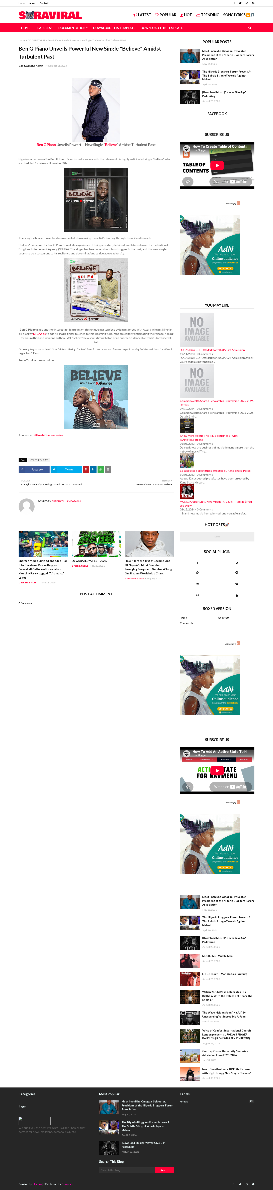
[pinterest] (252, 3)
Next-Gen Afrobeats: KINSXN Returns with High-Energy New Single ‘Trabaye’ (226, 1071)
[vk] (236, 584)
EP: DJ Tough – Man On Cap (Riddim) (224, 974)
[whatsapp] (197, 572)
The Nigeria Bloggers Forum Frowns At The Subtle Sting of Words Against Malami (226, 75)
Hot (188, 15)
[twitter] (240, 3)
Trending (210, 15)
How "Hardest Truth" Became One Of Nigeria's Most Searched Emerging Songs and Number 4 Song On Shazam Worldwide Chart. (148, 567)
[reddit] (236, 572)
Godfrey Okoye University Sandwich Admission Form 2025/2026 (225, 1053)
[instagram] (247, 3)
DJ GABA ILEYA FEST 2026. (89, 560)
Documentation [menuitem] (72, 28)
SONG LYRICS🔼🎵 (238, 15)
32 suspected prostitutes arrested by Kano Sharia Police (215, 470)
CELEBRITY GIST (36, 40)
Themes (37, 1184)
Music (217, 1101)
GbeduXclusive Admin (31, 65)
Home (22, 3)
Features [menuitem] (43, 28)
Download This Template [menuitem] (114, 28)
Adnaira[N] (230, 203)
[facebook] (234, 3)
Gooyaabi (67, 1184)
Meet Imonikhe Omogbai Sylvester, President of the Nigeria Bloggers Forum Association (228, 54)
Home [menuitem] (25, 28)
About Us (223, 617)
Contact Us (46, 3)
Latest (144, 15)
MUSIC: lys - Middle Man (217, 956)
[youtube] (236, 595)
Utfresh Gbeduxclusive (48, 435)
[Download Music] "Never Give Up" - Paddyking (224, 94)
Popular (168, 15)
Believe (111, 145)
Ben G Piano (46, 145)
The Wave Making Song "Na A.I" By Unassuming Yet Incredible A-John (224, 1014)
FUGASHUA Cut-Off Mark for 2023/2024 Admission (212, 350)
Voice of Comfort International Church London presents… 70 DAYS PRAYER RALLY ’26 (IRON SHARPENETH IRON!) (226, 1034)
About (32, 3)
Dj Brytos (39, 333)
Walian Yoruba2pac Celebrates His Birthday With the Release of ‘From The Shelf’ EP (227, 995)
